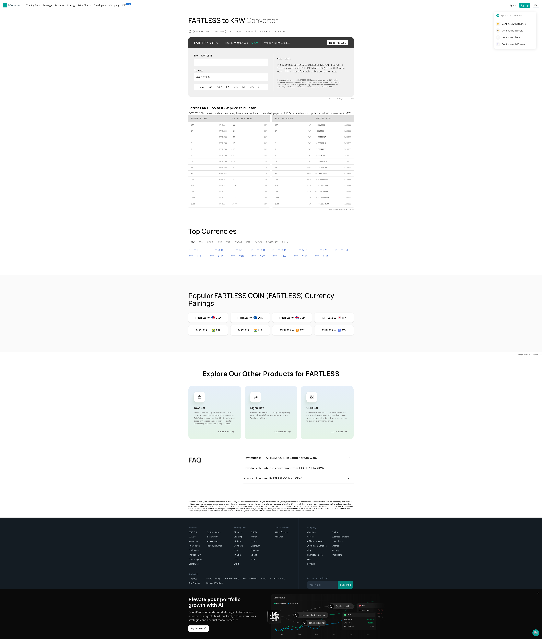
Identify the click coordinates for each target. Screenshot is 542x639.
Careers (310, 536)
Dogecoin (255, 550)
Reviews (311, 563)
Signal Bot (193, 541)
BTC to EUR (279, 250)
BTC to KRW (279, 256)
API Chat (279, 536)
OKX (236, 550)
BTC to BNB (237, 250)
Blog (309, 550)
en (535, 5)
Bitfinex (237, 541)
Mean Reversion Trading (254, 578)
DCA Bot (192, 536)
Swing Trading (213, 578)
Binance (238, 532)
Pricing (335, 532)
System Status (213, 532)
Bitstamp (238, 536)
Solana (254, 554)
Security (335, 550)
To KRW (198, 70)
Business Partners (340, 536)
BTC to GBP (300, 250)
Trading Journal (214, 545)
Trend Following (231, 578)
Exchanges (194, 563)
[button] (535, 632)
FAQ (309, 559)
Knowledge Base (315, 554)
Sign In (512, 5)
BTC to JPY (320, 250)
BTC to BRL (341, 250)
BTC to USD (258, 250)
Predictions (337, 554)
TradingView (194, 550)
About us (311, 532)
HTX (236, 559)
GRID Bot (193, 532)
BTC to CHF (300, 256)
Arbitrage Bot (195, 554)
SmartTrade (194, 545)
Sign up (525, 5)
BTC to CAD (237, 256)
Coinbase (238, 545)
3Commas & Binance (317, 545)
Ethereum (255, 545)
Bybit (236, 563)
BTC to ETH (195, 250)
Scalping (193, 578)
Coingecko (346, 99)
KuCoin (237, 554)
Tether (254, 541)
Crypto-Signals (195, 559)
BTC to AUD (216, 256)
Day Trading (194, 583)
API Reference (281, 532)
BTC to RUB (321, 256)
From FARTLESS (203, 55)
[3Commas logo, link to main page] (11, 5)
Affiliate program (315, 541)
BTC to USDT (216, 250)
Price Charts (337, 541)
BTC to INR (194, 256)
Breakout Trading (214, 583)
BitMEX (254, 532)
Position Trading (277, 578)
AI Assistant (212, 541)
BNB (253, 559)
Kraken (254, 536)
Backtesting (212, 536)
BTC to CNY (258, 256)
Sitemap (335, 545)
